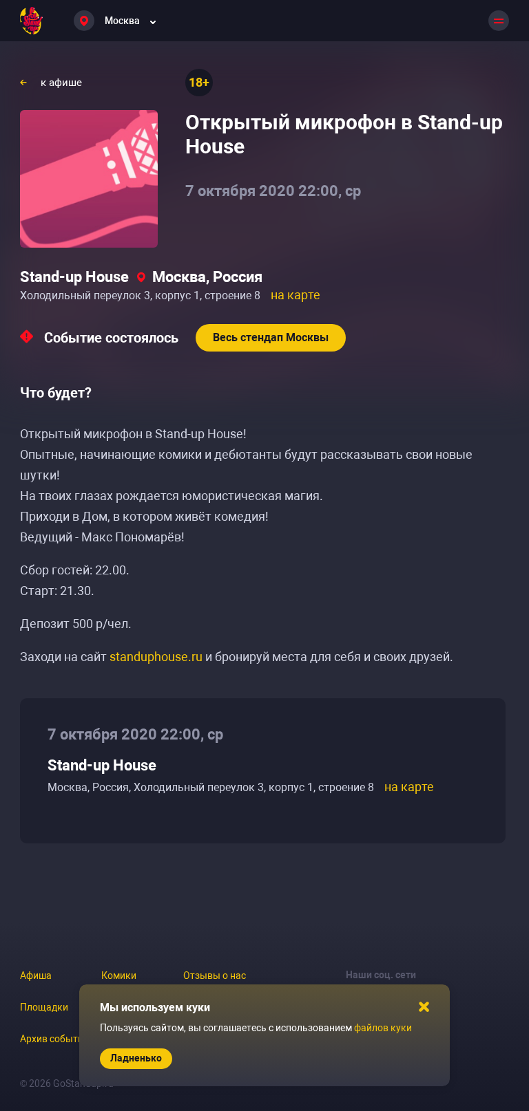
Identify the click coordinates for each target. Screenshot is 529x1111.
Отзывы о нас (214, 975)
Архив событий (54, 1038)
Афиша (36, 975)
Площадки (44, 1007)
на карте (295, 295)
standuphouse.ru (156, 656)
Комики (118, 975)
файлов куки (383, 1027)
